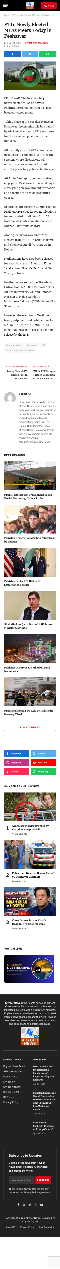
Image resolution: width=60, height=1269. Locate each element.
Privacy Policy (31, 1192)
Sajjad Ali (25, 393)
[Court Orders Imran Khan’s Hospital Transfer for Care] (30, 901)
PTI (43, 345)
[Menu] (5, 5)
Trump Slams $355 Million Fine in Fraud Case (17, 375)
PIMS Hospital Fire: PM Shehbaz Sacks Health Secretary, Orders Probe (28, 496)
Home (7, 15)
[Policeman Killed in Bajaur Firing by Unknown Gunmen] (30, 854)
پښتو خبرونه (49, 5)
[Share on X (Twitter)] (30, 54)
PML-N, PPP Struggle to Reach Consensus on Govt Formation (44, 375)
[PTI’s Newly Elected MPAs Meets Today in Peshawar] (30, 75)
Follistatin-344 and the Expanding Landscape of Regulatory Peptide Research (43, 1073)
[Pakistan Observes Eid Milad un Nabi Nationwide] (30, 648)
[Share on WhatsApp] (47, 54)
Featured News (14, 345)
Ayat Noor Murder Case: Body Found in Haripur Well (30, 827)
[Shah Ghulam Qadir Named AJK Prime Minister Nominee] (30, 605)
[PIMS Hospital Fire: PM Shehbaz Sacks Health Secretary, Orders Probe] (30, 475)
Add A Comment (30, 727)
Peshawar (32, 345)
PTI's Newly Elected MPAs (20, 350)
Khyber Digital (30, 1221)
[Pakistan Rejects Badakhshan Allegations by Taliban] (30, 519)
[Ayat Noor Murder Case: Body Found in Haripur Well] (30, 806)
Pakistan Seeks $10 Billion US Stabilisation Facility (22, 582)
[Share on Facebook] (12, 54)
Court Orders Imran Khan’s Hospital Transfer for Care (29, 922)
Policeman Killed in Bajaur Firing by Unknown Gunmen (33, 874)
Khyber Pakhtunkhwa (36, 43)
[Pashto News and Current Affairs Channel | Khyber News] (30, 5)
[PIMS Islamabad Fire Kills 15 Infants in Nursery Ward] (30, 691)
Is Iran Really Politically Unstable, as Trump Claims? (43, 1126)
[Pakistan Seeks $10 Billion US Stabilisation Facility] (30, 562)
